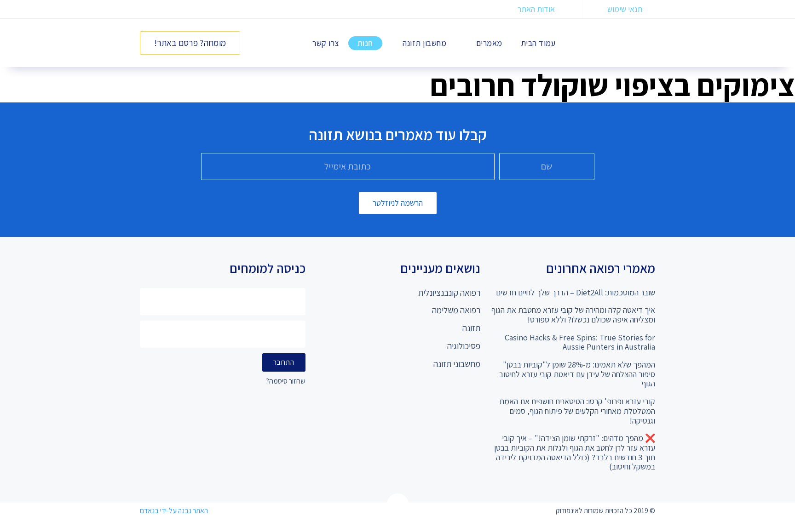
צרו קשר (325, 43)
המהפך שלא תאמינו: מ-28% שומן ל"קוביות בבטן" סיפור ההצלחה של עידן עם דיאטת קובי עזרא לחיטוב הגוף (577, 374)
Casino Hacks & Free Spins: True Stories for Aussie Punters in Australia (580, 342)
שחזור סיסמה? (285, 381)
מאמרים (489, 43)
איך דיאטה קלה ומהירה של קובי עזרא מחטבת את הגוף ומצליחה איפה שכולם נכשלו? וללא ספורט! (573, 315)
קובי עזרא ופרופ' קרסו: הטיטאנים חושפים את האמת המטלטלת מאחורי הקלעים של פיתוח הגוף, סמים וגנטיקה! (577, 410)
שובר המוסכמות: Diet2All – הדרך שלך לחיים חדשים (575, 292)
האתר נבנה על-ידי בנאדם (174, 510)
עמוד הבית (538, 43)
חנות (365, 43)
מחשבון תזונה (424, 43)
